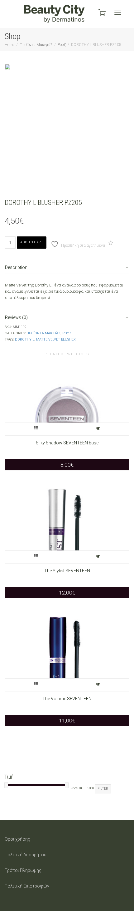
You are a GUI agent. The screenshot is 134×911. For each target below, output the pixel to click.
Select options (36, 429)
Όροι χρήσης (17, 839)
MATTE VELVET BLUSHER (56, 339)
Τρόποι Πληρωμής (23, 870)
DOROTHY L (24, 339)
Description (16, 267)
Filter (103, 789)
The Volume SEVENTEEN (67, 698)
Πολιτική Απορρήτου (25, 854)
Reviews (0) (16, 317)
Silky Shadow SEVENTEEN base (67, 442)
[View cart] (101, 12)
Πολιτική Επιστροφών (27, 885)
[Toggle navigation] (118, 13)
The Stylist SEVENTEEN (67, 570)
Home (9, 45)
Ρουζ (62, 45)
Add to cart (31, 242)
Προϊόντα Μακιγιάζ (36, 45)
